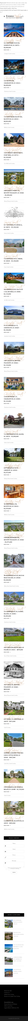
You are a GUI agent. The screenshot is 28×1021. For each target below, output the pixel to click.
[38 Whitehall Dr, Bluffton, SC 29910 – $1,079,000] (14, 491)
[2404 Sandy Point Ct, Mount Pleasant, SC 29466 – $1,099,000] (14, 177)
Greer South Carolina (11, 256)
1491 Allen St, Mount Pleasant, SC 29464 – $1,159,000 (12, 363)
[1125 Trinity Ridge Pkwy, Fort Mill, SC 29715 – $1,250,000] (14, 140)
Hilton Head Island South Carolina (11, 572)
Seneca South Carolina (11, 222)
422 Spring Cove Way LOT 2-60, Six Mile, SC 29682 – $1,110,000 (13, 291)
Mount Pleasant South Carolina (14, 188)
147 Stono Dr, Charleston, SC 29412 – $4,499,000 (12, 83)
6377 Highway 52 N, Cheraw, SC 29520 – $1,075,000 (11, 470)
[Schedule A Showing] (14, 869)
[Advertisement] (14, 894)
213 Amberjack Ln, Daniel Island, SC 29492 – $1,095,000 (13, 614)
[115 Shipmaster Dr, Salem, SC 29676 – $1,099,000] (14, 420)
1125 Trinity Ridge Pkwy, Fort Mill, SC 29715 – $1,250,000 (13, 155)
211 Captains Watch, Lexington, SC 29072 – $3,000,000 (12, 45)
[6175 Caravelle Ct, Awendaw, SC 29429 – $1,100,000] (14, 312)
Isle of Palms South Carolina (12, 645)
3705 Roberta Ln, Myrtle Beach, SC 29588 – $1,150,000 (14, 788)
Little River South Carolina (12, 750)
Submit (14, 872)
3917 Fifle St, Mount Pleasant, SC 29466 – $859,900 (12, 687)
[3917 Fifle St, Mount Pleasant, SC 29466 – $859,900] (14, 670)
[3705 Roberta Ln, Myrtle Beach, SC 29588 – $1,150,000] (14, 776)
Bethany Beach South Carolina (12, 465)
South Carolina (7, 727)
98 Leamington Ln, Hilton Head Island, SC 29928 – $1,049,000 (14, 577)
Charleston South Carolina (13, 78)
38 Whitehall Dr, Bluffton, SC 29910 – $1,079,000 (11, 506)
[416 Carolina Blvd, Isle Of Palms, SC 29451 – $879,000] (14, 634)
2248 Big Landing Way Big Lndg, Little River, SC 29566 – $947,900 (13, 755)
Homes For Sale (8, 990)
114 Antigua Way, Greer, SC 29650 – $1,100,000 (13, 259)
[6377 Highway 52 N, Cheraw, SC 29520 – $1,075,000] (14, 455)
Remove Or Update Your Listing (12, 996)
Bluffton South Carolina (12, 114)
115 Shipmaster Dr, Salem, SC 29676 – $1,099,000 (14, 435)
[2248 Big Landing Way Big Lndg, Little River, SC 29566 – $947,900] (14, 740)
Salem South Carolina (11, 431)
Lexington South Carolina (12, 40)
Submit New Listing (9, 994)
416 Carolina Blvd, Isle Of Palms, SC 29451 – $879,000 (14, 648)
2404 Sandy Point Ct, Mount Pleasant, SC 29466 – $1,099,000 (14, 193)
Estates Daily (16, 1018)
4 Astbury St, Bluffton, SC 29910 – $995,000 (14, 822)
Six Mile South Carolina (13, 287)
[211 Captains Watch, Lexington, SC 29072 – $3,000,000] (14, 30)
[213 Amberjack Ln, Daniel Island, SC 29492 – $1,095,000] (14, 598)
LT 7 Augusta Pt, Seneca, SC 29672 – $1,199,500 (13, 226)
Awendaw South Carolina (13, 323)
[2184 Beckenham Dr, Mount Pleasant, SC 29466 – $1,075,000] (14, 526)
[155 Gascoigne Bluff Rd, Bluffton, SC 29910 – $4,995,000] (14, 104)
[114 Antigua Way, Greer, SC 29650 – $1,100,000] (14, 245)
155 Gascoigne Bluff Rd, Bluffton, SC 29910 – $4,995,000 (13, 119)
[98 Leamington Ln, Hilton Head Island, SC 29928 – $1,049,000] (14, 560)
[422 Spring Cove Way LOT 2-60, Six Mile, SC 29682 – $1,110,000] (14, 278)
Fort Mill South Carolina (12, 150)
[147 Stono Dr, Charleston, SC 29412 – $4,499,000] (14, 67)
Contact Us (7, 992)
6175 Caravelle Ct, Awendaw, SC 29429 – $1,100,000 (12, 327)
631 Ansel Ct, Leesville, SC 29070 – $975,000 (14, 720)
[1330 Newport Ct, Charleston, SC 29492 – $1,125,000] (14, 383)
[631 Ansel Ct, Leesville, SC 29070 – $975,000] (14, 708)
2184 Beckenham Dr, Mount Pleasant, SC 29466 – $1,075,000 (14, 540)
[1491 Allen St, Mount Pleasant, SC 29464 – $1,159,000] (14, 348)
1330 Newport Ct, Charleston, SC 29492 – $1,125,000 (12, 399)
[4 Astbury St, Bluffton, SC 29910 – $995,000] (14, 808)
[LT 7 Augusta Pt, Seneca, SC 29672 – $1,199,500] (14, 213)
